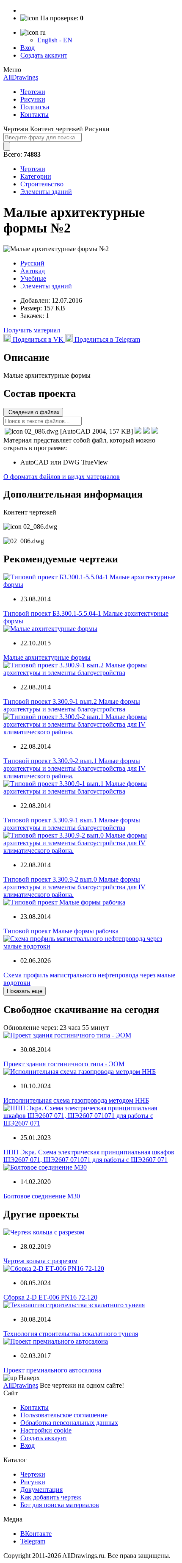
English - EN (54, 40)
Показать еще (24, 991)
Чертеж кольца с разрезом (40, 1260)
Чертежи (32, 91)
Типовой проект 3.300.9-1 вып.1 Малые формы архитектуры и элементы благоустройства (71, 823)
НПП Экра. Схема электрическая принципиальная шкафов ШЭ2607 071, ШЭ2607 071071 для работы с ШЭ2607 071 (88, 1155)
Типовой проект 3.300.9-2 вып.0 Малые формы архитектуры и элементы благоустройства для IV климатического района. (74, 887)
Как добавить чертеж (50, 1497)
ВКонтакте (36, 1533)
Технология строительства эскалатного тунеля (70, 1333)
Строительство (41, 184)
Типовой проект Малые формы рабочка (61, 931)
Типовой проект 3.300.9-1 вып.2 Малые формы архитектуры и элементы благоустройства (71, 705)
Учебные (33, 278)
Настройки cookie (46, 1430)
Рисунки (32, 99)
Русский (32, 263)
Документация (41, 1489)
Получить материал (31, 330)
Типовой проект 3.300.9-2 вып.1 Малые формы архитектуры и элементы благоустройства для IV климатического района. (74, 768)
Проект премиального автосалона (52, 1370)
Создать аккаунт (43, 55)
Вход (27, 47)
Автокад (32, 270)
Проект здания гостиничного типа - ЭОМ (63, 1064)
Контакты (34, 114)
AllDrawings (20, 77)
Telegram (32, 1541)
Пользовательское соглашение (64, 1415)
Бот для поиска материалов (59, 1504)
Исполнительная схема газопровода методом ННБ (76, 1100)
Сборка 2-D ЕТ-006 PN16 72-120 (50, 1297)
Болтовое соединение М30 (41, 1196)
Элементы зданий (46, 191)
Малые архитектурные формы (47, 657)
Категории (35, 176)
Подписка (34, 107)
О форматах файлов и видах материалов (61, 476)
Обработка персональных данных (69, 1422)
